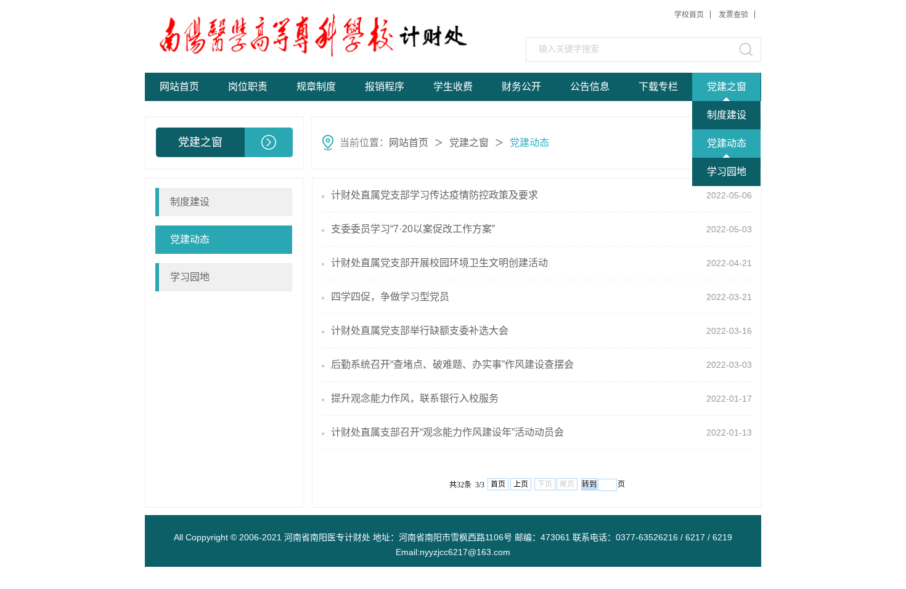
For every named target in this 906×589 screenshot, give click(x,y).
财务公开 (521, 86)
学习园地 (726, 171)
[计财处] (238, 35)
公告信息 (590, 86)
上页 (520, 484)
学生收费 (453, 86)
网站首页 (179, 86)
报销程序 (384, 86)
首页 (498, 484)
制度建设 (726, 115)
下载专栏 (658, 86)
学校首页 (689, 14)
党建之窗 (726, 86)
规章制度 (316, 86)
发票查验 (733, 14)
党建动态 (726, 143)
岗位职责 (247, 86)
